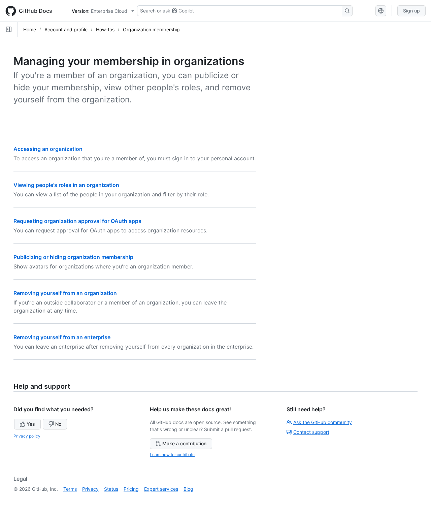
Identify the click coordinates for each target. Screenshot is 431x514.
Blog (188, 489)
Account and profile (66, 29)
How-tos (105, 29)
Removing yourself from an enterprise (61, 337)
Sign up (411, 10)
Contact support (311, 432)
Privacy (90, 489)
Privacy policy (26, 436)
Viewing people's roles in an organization (66, 185)
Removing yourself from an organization (65, 293)
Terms (70, 489)
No (58, 424)
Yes (31, 424)
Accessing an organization (47, 149)
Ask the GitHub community (322, 422)
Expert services (161, 489)
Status (111, 489)
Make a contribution (184, 443)
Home (29, 29)
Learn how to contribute (172, 454)
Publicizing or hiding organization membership (73, 257)
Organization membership (151, 29)
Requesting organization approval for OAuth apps (77, 221)
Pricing (131, 489)
